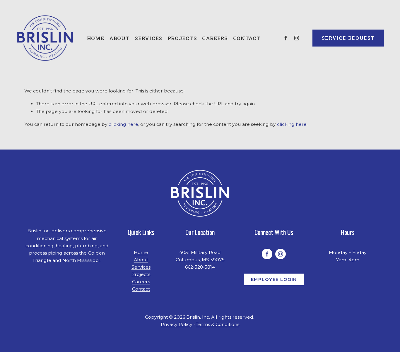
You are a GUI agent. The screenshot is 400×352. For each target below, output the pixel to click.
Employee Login (274, 279)
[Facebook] (286, 38)
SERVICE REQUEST (348, 38)
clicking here (123, 124)
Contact (247, 38)
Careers (215, 38)
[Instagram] (297, 38)
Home (95, 38)
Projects (182, 38)
